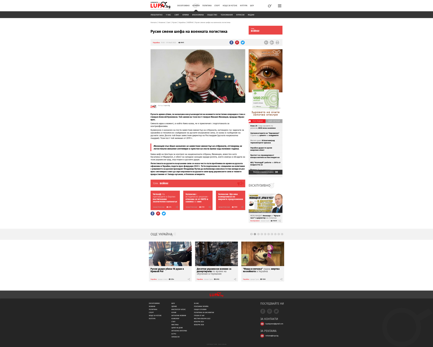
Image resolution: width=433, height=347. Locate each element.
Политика (207, 6)
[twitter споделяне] (243, 42)
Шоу (252, 6)
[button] (251, 234)
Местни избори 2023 (202, 319)
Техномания (227, 15)
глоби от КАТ (199, 316)
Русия (174, 22)
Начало (154, 22)
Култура (243, 6)
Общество (212, 15)
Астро (173, 334)
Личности (175, 337)
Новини (196, 6)
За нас (196, 303)
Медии (251, 15)
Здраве (174, 306)
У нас (168, 15)
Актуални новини (178, 316)
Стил (173, 322)
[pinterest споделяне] (237, 42)
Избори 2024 (199, 322)
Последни (258, 121)
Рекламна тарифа (201, 306)
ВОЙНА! (190, 22)
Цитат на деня (177, 328)
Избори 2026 (199, 325)
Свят (176, 15)
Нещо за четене (230, 6)
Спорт (217, 6)
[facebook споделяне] (231, 42)
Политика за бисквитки (204, 312)
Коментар (175, 319)
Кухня (173, 312)
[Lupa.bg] (153, 107)
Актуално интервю (179, 331)
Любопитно (156, 15)
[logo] (160, 6)
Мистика (174, 325)
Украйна (182, 22)
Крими (185, 15)
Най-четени (274, 121)
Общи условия (200, 309)
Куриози (240, 15)
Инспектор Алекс (178, 309)
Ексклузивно (183, 6)
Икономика (198, 15)
